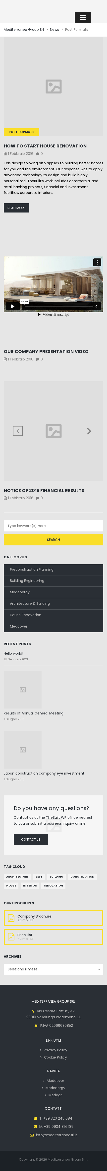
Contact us (31, 839)
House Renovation (25, 614)
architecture (17, 877)
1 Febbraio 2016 (20, 153)
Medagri (55, 1095)
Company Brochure (34, 916)
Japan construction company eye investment (44, 773)
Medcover (18, 626)
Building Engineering (27, 580)
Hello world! (13, 653)
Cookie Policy (55, 1057)
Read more (16, 208)
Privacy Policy (55, 1050)
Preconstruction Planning (32, 569)
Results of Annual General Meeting (33, 713)
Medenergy (20, 592)
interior (30, 885)
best (39, 877)
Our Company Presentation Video (46, 351)
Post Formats (21, 132)
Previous (18, 431)
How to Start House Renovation (45, 146)
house (11, 885)
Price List (24, 934)
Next (89, 431)
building (56, 877)
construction (82, 877)
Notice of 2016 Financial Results (44, 490)
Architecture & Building (30, 603)
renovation (53, 885)
